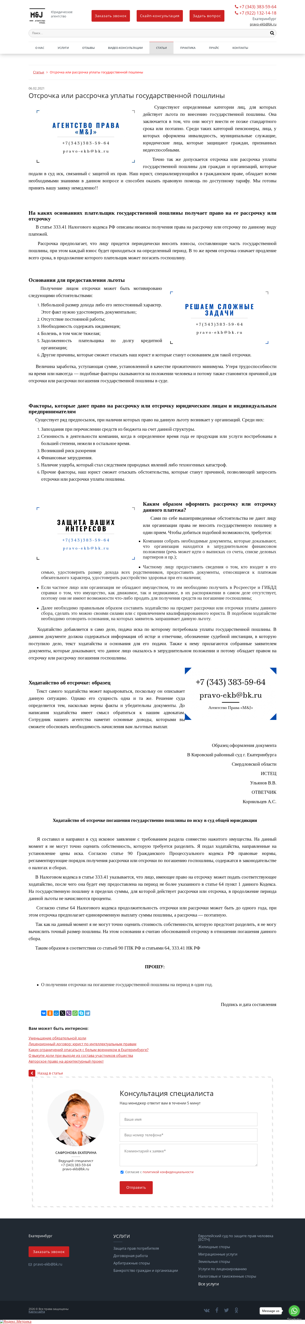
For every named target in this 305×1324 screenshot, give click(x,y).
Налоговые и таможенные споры (227, 1276)
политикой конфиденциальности (168, 1172)
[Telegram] (87, 1013)
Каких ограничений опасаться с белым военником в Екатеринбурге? (88, 1049)
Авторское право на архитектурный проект (66, 1061)
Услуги (63, 48)
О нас (39, 48)
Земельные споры (214, 1261)
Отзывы (88, 48)
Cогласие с (159, 1172)
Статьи (161, 48)
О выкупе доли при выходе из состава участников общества (81, 1055)
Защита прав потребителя (136, 1248)
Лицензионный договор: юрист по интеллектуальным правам (82, 1043)
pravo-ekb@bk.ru (263, 24)
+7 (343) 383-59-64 (257, 7)
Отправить (136, 1187)
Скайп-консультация (160, 15)
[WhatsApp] (75, 1013)
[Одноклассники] (50, 1013)
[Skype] (81, 1013)
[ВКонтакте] (43, 1013)
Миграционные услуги (217, 1254)
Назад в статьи (50, 1073)
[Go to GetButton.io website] (294, 1319)
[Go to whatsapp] (294, 1310)
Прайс (214, 48)
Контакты (240, 48)
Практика (188, 48)
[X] (62, 1013)
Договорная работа (130, 1255)
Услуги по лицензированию (222, 1269)
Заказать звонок (111, 15)
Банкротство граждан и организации (145, 1270)
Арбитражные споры (131, 1263)
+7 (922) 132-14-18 (257, 13)
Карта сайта (37, 1311)
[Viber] (68, 1013)
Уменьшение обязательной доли (57, 1038)
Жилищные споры (214, 1247)
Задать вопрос (207, 15)
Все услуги (208, 1284)
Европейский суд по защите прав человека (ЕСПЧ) (235, 1237)
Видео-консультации (125, 48)
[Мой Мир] (56, 1013)
